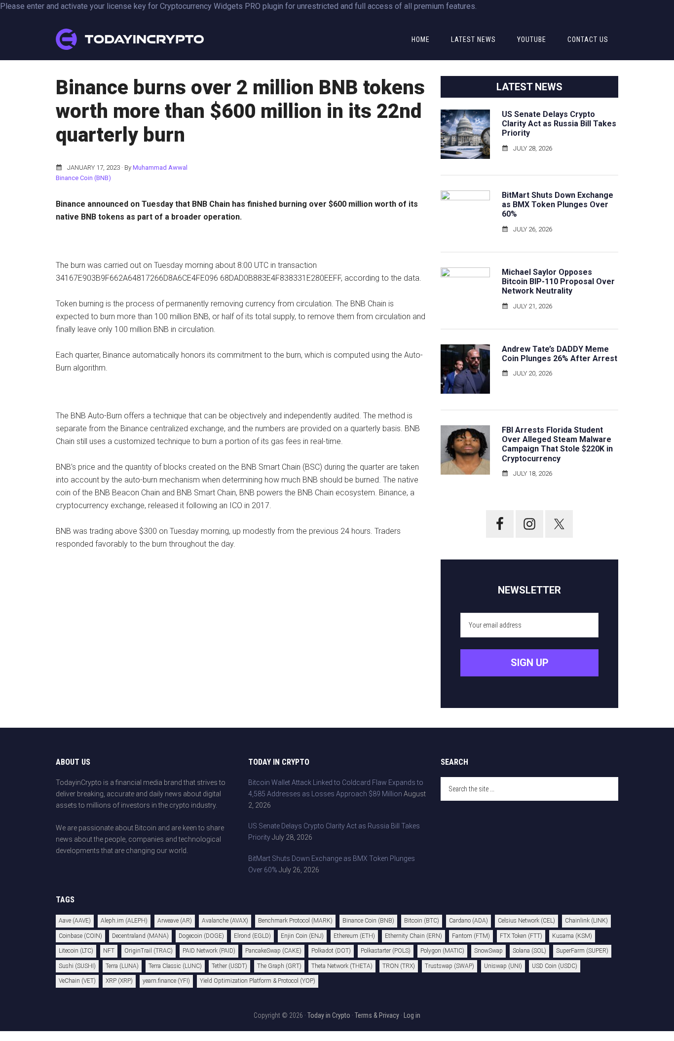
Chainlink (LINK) (586, 920)
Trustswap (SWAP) (449, 966)
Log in (412, 1015)
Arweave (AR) (174, 920)
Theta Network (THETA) (342, 966)
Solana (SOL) (529, 950)
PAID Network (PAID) (209, 950)
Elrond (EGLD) (252, 935)
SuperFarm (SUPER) (582, 950)
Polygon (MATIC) (442, 950)
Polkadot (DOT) (331, 950)
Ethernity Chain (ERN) (413, 935)
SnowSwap (488, 950)
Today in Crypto (328, 1015)
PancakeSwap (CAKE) (273, 950)
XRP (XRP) (119, 980)
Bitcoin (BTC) (421, 920)
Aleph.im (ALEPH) (124, 920)
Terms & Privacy (377, 1015)
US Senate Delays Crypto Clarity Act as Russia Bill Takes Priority (559, 124)
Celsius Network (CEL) (526, 920)
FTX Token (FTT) (521, 935)
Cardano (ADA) (468, 920)
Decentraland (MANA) (140, 935)
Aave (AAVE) (75, 920)
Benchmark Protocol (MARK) (295, 920)
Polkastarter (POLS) (386, 950)
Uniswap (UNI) (503, 966)
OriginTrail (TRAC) (148, 950)
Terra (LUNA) (122, 966)
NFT (108, 950)
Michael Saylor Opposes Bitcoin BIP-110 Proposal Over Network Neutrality (558, 281)
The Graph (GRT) (279, 966)
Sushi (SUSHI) (77, 966)
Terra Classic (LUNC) (175, 966)
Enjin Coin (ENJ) (302, 935)
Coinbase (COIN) (80, 935)
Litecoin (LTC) (76, 950)
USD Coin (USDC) (554, 966)
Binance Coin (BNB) (83, 178)
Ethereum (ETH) (354, 935)
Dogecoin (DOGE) (201, 935)
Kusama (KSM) (572, 935)
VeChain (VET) (77, 980)
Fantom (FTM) (471, 935)
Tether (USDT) (229, 966)
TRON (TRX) (398, 966)
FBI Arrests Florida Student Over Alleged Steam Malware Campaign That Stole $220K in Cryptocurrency (557, 444)
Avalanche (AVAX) (225, 920)
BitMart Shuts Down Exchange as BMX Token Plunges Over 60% (557, 204)
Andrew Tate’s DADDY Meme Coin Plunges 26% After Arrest (559, 353)
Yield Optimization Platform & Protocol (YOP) (257, 980)
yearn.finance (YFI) (166, 980)
